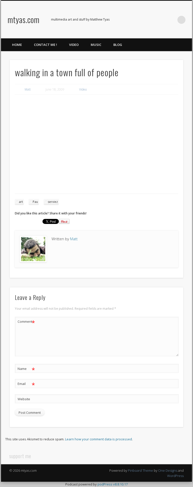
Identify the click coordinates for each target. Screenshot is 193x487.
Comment (26, 322)
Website (24, 399)
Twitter (151, 20)
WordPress (175, 475)
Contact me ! (45, 44)
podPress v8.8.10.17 (113, 484)
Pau (35, 202)
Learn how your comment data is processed (98, 439)
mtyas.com (23, 19)
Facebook (140, 20)
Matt (28, 89)
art (21, 202)
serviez (53, 202)
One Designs (167, 470)
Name (26, 369)
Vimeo (161, 20)
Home (17, 44)
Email (26, 384)
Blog (117, 44)
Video (74, 44)
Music (96, 44)
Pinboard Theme (140, 470)
